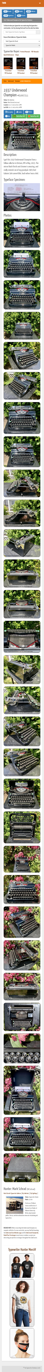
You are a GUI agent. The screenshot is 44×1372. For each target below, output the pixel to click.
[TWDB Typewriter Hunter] (22, 1265)
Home (5, 81)
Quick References (9, 55)
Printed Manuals (25, 52)
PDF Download (8, 73)
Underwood (11, 81)
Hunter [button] (20, 112)
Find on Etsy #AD (34, 116)
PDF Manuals (35, 52)
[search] (22, 41)
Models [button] (19, 11)
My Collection (25, 1193)
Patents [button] (21, 16)
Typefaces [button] (9, 16)
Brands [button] (7, 11)
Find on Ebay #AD (20, 116)
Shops (17, 55)
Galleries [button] (31, 11)
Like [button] (8, 116)
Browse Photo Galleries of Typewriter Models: (15, 37)
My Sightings (34, 1193)
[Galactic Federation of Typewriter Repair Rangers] (22, 1303)
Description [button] (10, 112)
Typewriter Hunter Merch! (22, 1249)
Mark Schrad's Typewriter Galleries (12, 1193)
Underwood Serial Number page (14, 1233)
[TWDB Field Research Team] (22, 1343)
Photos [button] (29, 112)
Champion (17, 81)
